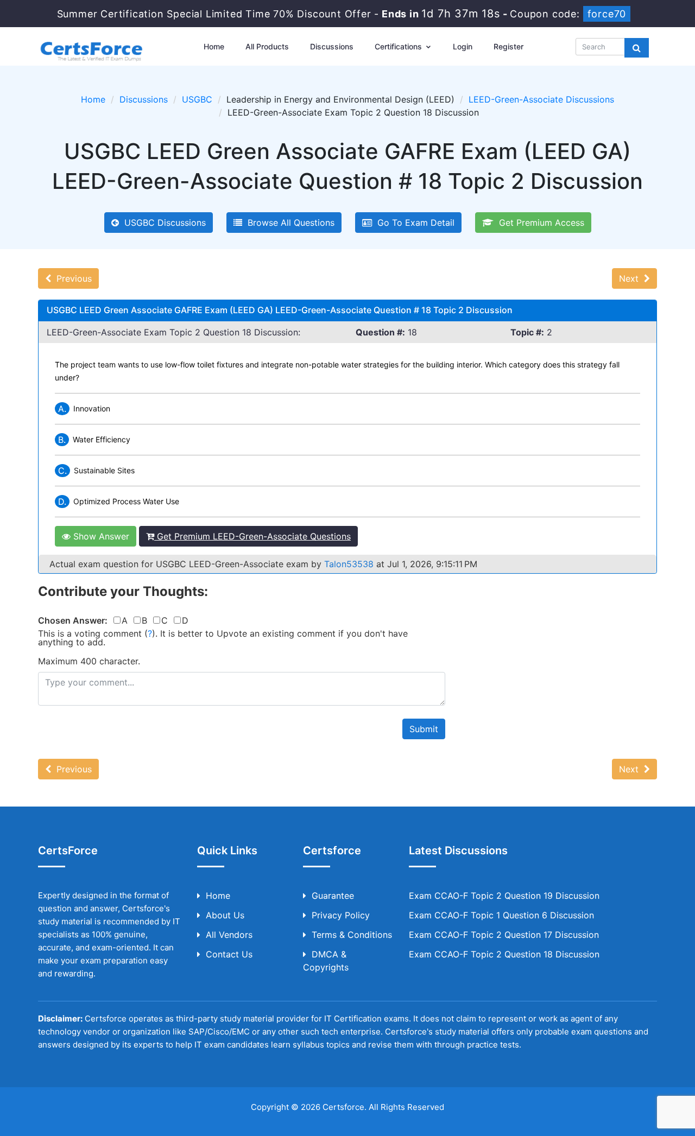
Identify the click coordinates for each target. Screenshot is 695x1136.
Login (462, 46)
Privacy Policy (341, 915)
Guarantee (333, 895)
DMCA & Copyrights (326, 961)
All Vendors (229, 934)
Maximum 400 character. (89, 661)
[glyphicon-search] (636, 48)
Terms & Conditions (352, 934)
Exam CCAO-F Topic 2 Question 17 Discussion (504, 934)
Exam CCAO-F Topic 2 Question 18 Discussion (504, 954)
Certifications (399, 46)
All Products (267, 46)
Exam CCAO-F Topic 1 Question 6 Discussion (501, 915)
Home (214, 46)
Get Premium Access (539, 222)
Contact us (229, 954)
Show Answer (100, 536)
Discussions (331, 46)
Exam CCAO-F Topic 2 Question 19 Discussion (504, 895)
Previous (71, 278)
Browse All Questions (288, 222)
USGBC (197, 99)
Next (631, 278)
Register (508, 46)
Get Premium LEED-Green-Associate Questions (252, 536)
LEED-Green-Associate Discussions (541, 99)
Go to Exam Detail (413, 222)
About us (225, 915)
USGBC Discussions (162, 222)
